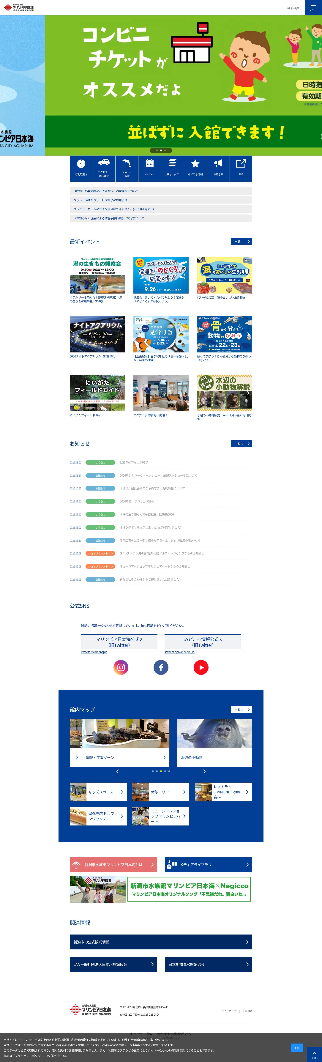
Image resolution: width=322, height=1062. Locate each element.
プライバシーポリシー (29, 1055)
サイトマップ (228, 1011)
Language (293, 7)
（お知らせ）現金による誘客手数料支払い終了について (108, 218)
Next (204, 771)
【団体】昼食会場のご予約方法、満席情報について (106, 191)
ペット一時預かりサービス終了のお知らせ (100, 200)
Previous (117, 771)
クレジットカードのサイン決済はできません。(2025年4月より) (113, 209)
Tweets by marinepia (94, 652)
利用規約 (247, 1011)
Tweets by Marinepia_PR (180, 652)
